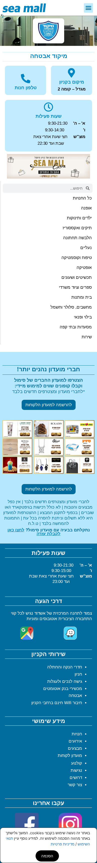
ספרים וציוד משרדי (75, 287)
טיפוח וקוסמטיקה (76, 257)
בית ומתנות (81, 297)
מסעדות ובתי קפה (76, 327)
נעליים (86, 247)
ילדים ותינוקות (79, 218)
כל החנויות (82, 198)
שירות (87, 337)
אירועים (75, 741)
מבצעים (75, 748)
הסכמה (47, 856)
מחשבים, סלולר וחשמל (71, 307)
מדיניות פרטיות (62, 844)
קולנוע (76, 763)
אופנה (86, 208)
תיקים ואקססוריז (77, 228)
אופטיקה (84, 267)
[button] (88, 8)
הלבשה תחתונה (77, 237)
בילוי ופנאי (83, 317)
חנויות (77, 734)
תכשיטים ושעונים (76, 277)
